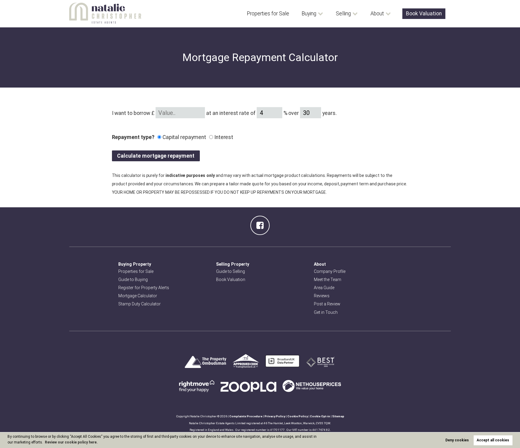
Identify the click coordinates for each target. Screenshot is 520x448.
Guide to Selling (230, 271)
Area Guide (324, 287)
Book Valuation (424, 14)
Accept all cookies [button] (493, 440)
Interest (223, 137)
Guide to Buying (133, 279)
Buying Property (134, 264)
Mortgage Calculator (137, 295)
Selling (343, 14)
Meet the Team (327, 279)
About (377, 14)
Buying (309, 14)
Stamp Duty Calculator (139, 303)
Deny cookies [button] (457, 440)
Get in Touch (326, 312)
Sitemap (338, 416)
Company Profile (329, 271)
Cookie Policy (297, 416)
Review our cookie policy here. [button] (71, 442)
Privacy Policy (275, 416)
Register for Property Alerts (143, 287)
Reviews (322, 295)
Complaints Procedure (245, 416)
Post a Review (327, 303)
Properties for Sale (268, 14)
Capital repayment (183, 137)
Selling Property (232, 264)
